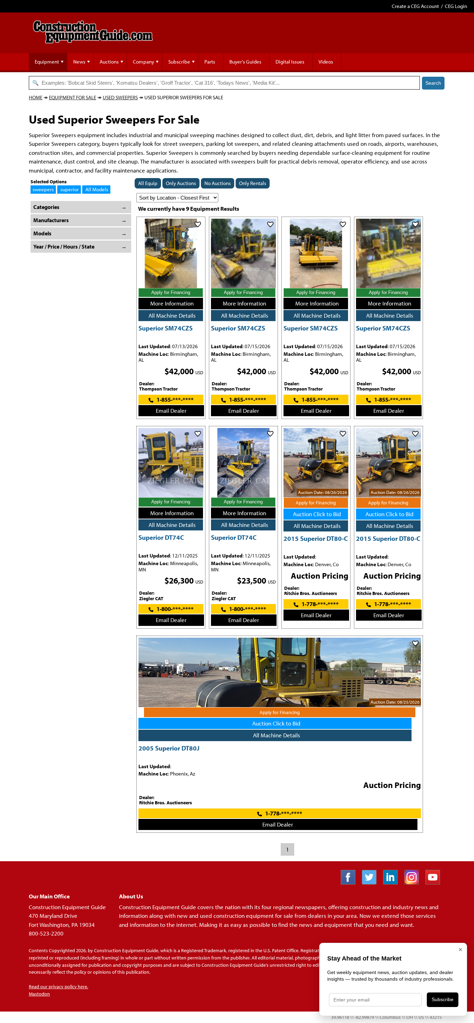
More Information (172, 303)
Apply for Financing (170, 292)
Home (35, 97)
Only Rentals (252, 183)
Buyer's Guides (245, 61)
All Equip (148, 183)
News (79, 61)
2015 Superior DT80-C (315, 538)
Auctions (109, 61)
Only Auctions (181, 183)
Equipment (47, 61)
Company (143, 61)
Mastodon (39, 994)
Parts (209, 61)
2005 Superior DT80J (169, 748)
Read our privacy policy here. (58, 986)
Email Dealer (171, 410)
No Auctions (217, 183)
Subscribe (179, 61)
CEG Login (456, 6)
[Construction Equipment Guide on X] (372, 882)
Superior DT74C (161, 537)
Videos (326, 61)
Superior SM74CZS (165, 328)
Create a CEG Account (415, 6)
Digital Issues (290, 61)
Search (433, 83)
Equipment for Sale (72, 97)
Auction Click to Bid (317, 514)
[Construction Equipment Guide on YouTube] (435, 882)
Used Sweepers (120, 97)
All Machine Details (172, 315)
